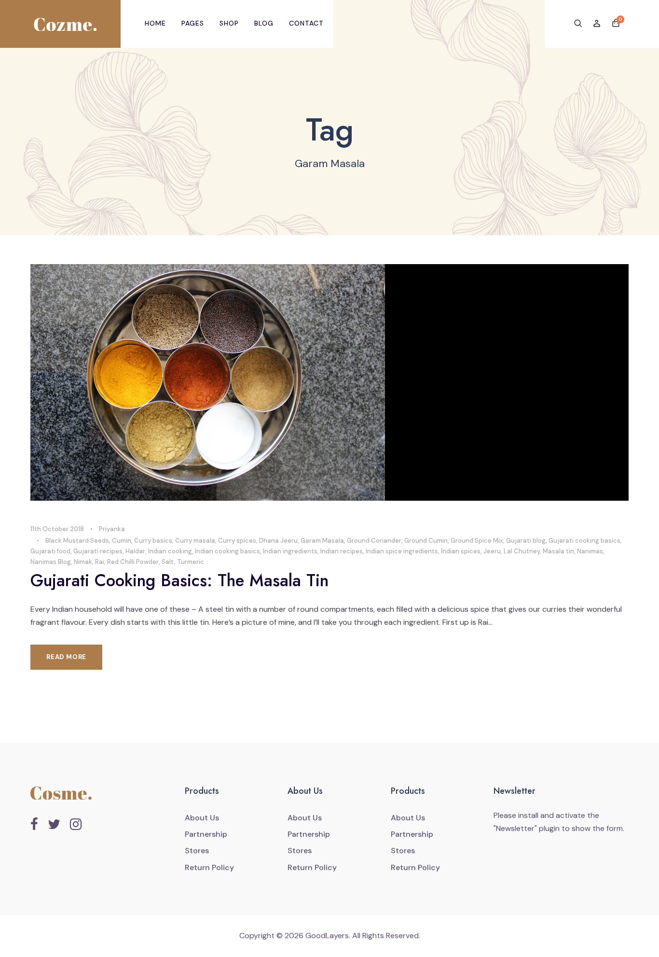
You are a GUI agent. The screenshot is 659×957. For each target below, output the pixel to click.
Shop (229, 23)
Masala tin (558, 551)
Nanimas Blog (50, 562)
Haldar (135, 551)
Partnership (206, 834)
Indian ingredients (290, 551)
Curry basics (153, 540)
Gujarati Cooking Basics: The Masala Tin (179, 580)
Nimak (83, 562)
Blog (264, 23)
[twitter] (54, 824)
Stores (197, 850)
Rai (99, 562)
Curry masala (195, 540)
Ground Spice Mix (477, 540)
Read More (66, 657)
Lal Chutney (522, 551)
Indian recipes (341, 551)
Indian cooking (170, 551)
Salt (168, 562)
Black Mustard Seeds (77, 540)
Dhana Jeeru (278, 540)
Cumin (121, 540)
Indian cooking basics (227, 551)
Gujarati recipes (98, 551)
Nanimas (590, 551)
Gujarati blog (526, 540)
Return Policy (209, 867)
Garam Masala (322, 540)
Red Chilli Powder (133, 562)
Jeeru (492, 551)
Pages (192, 23)
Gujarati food (50, 551)
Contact (306, 23)
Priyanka (112, 529)
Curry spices (237, 540)
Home (155, 23)
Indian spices (461, 551)
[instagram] (76, 824)
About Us (202, 818)
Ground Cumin (426, 540)
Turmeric (190, 562)
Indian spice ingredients (402, 551)
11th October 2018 (57, 529)
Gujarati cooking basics (584, 540)
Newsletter (515, 828)
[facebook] (34, 824)
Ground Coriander (374, 540)
